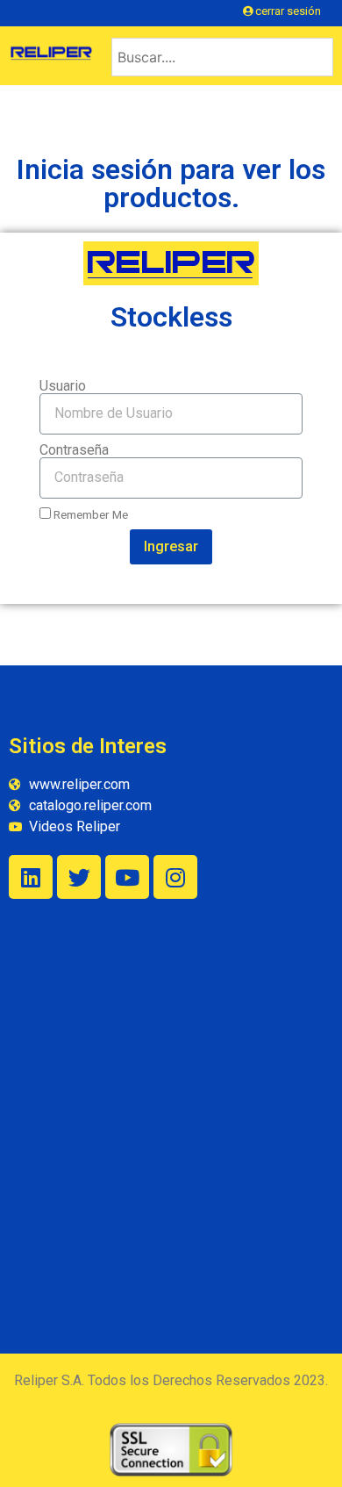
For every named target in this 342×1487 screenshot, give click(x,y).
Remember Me (89, 514)
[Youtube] (127, 877)
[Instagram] (175, 877)
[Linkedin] (31, 877)
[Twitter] (79, 877)
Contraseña (74, 450)
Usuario (62, 386)
